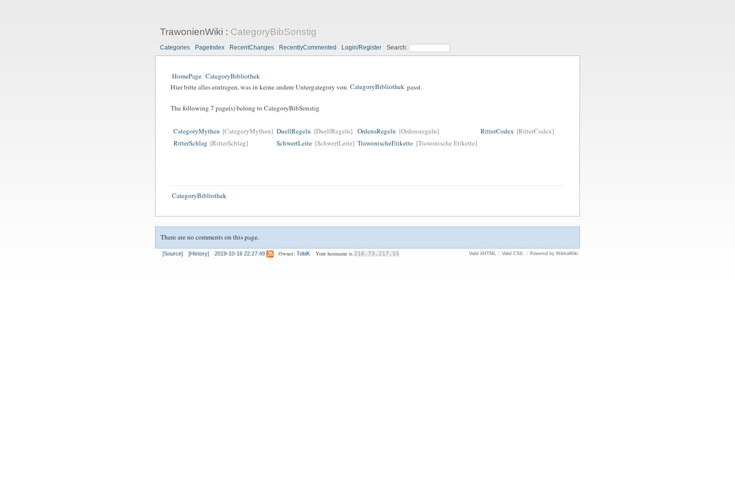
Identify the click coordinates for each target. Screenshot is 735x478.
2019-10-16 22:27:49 (239, 253)
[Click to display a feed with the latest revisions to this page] (270, 253)
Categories (175, 47)
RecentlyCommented (307, 47)
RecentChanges (252, 47)
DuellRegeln (293, 131)
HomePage (187, 76)
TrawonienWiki (191, 31)
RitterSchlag (191, 143)
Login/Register (362, 47)
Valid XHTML (482, 253)
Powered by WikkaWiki (554, 253)
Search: (397, 47)
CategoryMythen (197, 131)
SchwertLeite (294, 143)
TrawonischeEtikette (385, 143)
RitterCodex (497, 131)
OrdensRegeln (377, 131)
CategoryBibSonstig (273, 31)
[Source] (172, 253)
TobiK (303, 253)
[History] (198, 253)
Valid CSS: (513, 253)
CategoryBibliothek (233, 76)
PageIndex (209, 47)
